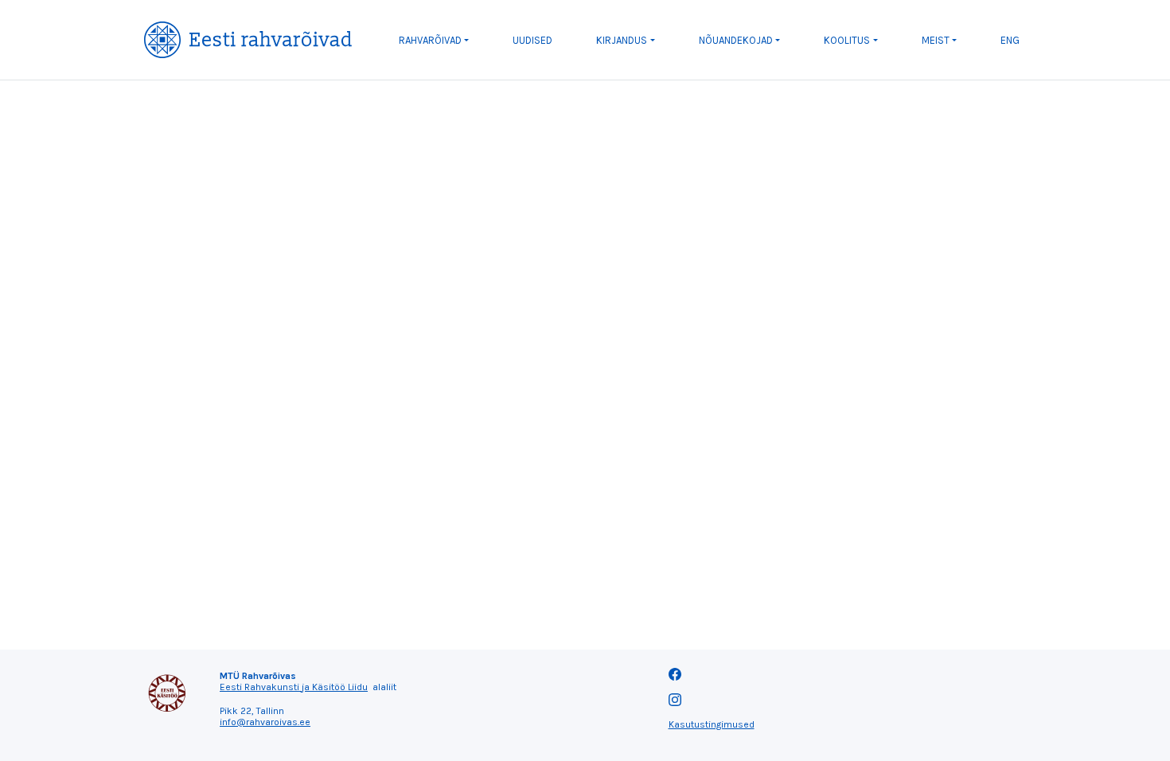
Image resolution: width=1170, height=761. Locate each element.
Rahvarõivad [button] (430, 40)
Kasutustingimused (712, 724)
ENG (1010, 40)
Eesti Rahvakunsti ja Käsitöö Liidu (294, 687)
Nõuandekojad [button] (736, 40)
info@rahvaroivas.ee (265, 722)
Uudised (532, 40)
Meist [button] (936, 40)
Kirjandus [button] (621, 40)
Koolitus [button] (847, 40)
